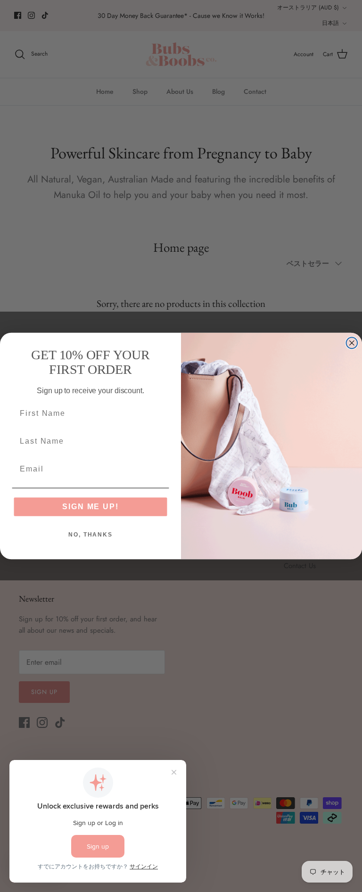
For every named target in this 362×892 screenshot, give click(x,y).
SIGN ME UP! (90, 507)
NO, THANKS (90, 535)
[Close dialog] (352, 343)
